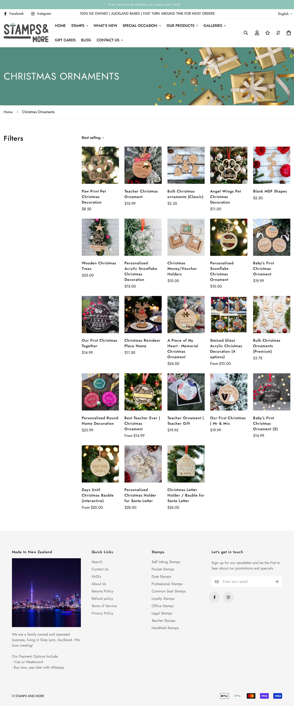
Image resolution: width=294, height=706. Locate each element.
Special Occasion (140, 25)
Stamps (77, 25)
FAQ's (96, 576)
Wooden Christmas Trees (99, 265)
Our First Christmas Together (99, 343)
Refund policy (102, 598)
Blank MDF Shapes (270, 191)
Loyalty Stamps (163, 598)
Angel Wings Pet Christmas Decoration (225, 197)
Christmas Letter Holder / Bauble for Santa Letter (185, 495)
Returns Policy (102, 591)
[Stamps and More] (26, 32)
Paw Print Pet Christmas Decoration (94, 197)
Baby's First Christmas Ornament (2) (265, 423)
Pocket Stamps (163, 569)
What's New (105, 25)
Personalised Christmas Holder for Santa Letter (140, 495)
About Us (99, 583)
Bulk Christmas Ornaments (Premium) (266, 346)
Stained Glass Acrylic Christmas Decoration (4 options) (226, 349)
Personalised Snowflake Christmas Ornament (222, 271)
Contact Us (100, 569)
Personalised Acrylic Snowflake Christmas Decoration (140, 271)
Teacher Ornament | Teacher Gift (185, 420)
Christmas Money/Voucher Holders (182, 268)
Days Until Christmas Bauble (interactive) (98, 495)
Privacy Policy (102, 613)
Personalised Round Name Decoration (100, 420)
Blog (86, 40)
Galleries (213, 25)
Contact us (108, 40)
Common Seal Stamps (169, 591)
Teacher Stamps (163, 620)
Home (60, 25)
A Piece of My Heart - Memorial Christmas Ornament (182, 349)
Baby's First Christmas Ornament (263, 268)
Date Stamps (161, 576)
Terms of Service (104, 605)
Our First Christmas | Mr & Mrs (228, 420)
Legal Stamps (162, 613)
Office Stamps (163, 605)
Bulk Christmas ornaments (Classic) (185, 194)
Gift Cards (65, 40)
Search (97, 561)
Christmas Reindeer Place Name (142, 343)
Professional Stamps (167, 583)
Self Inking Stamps (166, 561)
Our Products (180, 25)
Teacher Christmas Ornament (141, 194)
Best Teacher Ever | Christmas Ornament (142, 423)
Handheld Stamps (165, 628)
